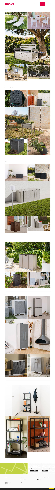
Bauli (5, 481)
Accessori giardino (8, 482)
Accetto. (51, 488)
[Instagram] (46, 1)
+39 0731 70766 (23, 480)
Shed (5, 484)
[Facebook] (48, 1)
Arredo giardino (7, 483)
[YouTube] (49, 1)
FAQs (21, 482)
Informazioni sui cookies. (42, 488)
